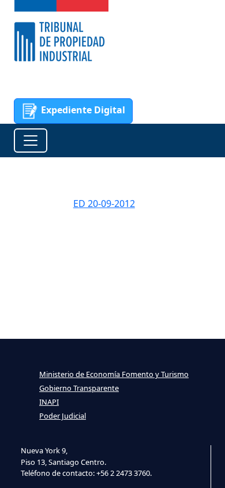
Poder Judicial (62, 416)
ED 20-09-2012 (104, 203)
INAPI (49, 402)
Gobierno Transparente (79, 388)
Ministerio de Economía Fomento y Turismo (114, 374)
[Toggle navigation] (30, 140)
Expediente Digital (82, 109)
